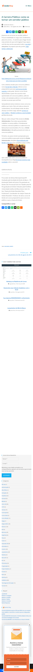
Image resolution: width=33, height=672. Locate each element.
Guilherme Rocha (8, 24)
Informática (4, 546)
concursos (6, 246)
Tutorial (3, 585)
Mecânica (4, 555)
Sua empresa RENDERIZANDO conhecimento (16, 298)
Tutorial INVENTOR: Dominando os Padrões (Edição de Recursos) (16, 616)
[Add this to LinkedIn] (13, 32)
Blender (3, 501)
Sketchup (4, 577)
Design (3, 521)
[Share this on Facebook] (7, 32)
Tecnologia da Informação (8, 583)
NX (2, 560)
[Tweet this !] (10, 32)
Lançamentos (5, 552)
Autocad (4, 498)
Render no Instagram (6, 595)
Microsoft (4, 557)
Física (3, 538)
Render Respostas (6, 603)
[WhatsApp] (16, 32)
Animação (4, 493)
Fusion (3, 540)
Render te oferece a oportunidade (21, 113)
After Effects (4, 490)
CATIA (3, 507)
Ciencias (3, 509)
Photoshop (4, 563)
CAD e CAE (4, 504)
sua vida (27, 44)
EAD (3, 529)
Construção (4, 512)
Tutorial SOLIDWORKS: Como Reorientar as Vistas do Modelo (15, 619)
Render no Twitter (6, 599)
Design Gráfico (5, 524)
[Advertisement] (16, 226)
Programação (5, 566)
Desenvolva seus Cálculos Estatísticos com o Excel (16, 289)
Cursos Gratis (5, 515)
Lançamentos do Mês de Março (16, 308)
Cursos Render (5, 518)
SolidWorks (4, 580)
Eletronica (4, 532)
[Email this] (19, 32)
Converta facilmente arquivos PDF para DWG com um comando (16, 610)
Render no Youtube (6, 601)
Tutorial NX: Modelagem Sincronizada (10, 617)
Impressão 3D (5, 543)
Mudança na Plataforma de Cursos (16, 281)
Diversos (27, 26)
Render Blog (7, 607)
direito (11, 246)
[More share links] (25, 32)
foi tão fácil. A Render (12, 87)
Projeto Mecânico (6, 569)
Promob (3, 571)
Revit (3, 574)
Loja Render (4, 593)
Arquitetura (4, 495)
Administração (5, 487)
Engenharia (4, 535)
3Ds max (4, 484)
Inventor (4, 549)
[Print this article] (22, 32)
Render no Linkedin (6, 597)
